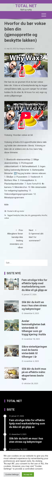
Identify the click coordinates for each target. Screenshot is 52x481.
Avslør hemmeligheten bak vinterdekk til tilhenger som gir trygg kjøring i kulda (34, 327)
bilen (22, 215)
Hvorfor (44, 215)
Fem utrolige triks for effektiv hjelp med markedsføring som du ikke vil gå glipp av (27, 423)
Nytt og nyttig (26, 9)
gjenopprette (36, 215)
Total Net (26, 5)
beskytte (16, 215)
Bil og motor (19, 211)
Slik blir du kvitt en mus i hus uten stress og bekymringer (34, 305)
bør (26, 215)
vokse (6, 218)
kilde (6, 204)
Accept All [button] (28, 474)
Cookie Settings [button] (12, 474)
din (29, 215)
